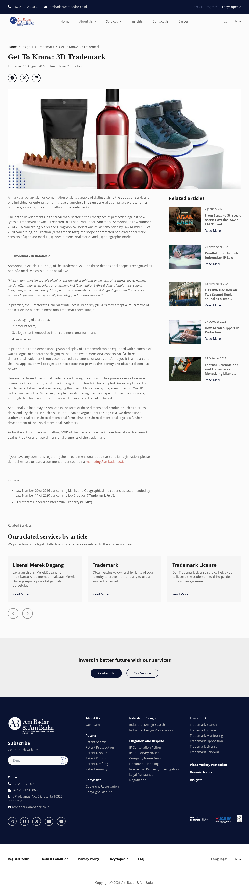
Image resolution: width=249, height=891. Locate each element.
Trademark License (203, 746)
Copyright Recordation (102, 786)
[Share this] (12, 78)
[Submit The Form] (63, 760)
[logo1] (22, 21)
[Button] (13, 613)
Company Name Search (146, 758)
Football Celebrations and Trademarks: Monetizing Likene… (221, 369)
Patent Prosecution (100, 747)
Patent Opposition (99, 758)
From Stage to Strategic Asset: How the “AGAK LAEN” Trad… (223, 219)
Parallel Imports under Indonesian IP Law (222, 255)
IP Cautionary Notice (144, 753)
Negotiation (137, 780)
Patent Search (96, 742)
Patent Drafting (97, 764)
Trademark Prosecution (207, 730)
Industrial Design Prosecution (151, 730)
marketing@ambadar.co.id (105, 461)
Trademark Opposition (206, 741)
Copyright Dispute (99, 792)
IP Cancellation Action (145, 747)
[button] (95, 21)
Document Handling (144, 764)
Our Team (93, 725)
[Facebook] (24, 821)
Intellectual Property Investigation (154, 769)
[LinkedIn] (49, 821)
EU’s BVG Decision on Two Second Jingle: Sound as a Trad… (221, 294)
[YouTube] (61, 821)
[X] (36, 821)
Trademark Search (203, 725)
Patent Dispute (97, 753)
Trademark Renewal (204, 752)
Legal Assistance (141, 774)
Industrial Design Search (147, 725)
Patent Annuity (96, 769)
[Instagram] (12, 821)
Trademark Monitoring (206, 735)
